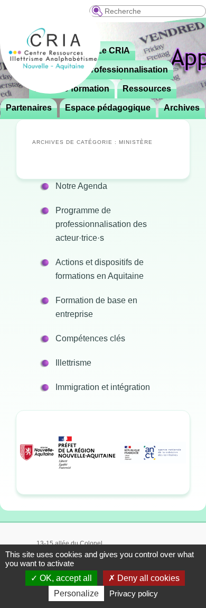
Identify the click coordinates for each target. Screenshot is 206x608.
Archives (182, 107)
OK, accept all (65, 578)
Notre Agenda (81, 186)
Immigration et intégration (102, 387)
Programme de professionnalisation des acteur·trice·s (101, 224)
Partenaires (29, 107)
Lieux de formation (71, 88)
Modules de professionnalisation (102, 69)
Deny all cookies (147, 578)
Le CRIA (113, 50)
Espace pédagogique (108, 107)
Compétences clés (90, 338)
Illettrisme (73, 362)
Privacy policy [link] (133, 593)
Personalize (76, 593)
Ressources (147, 88)
